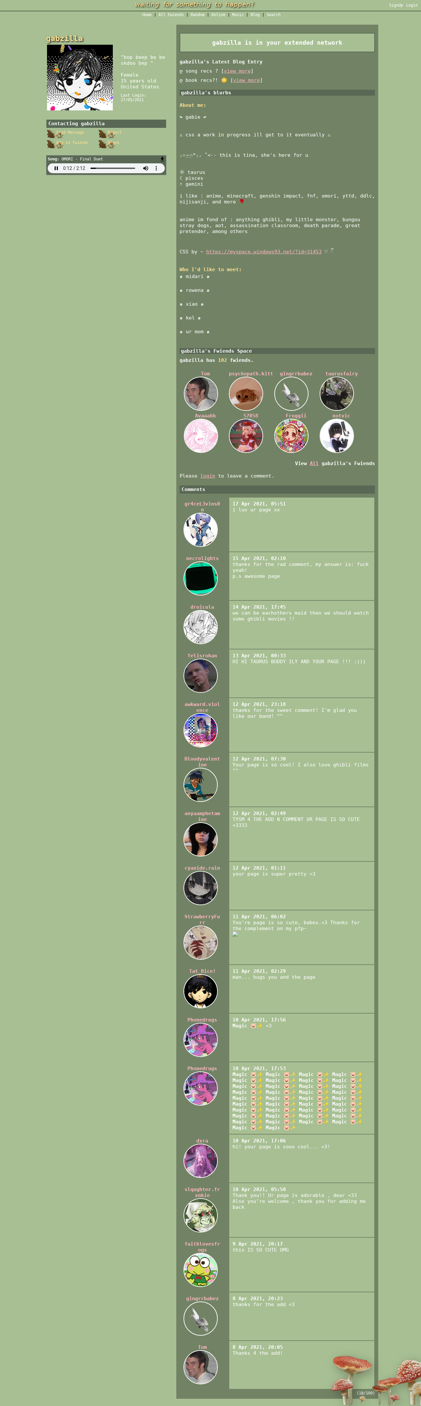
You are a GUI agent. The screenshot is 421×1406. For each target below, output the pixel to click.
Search (274, 14)
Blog (255, 14)
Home (147, 14)
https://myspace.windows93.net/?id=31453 (264, 252)
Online (218, 14)
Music (238, 14)
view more (237, 71)
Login (412, 5)
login (207, 476)
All (171, 14)
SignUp (396, 5)
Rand (198, 14)
